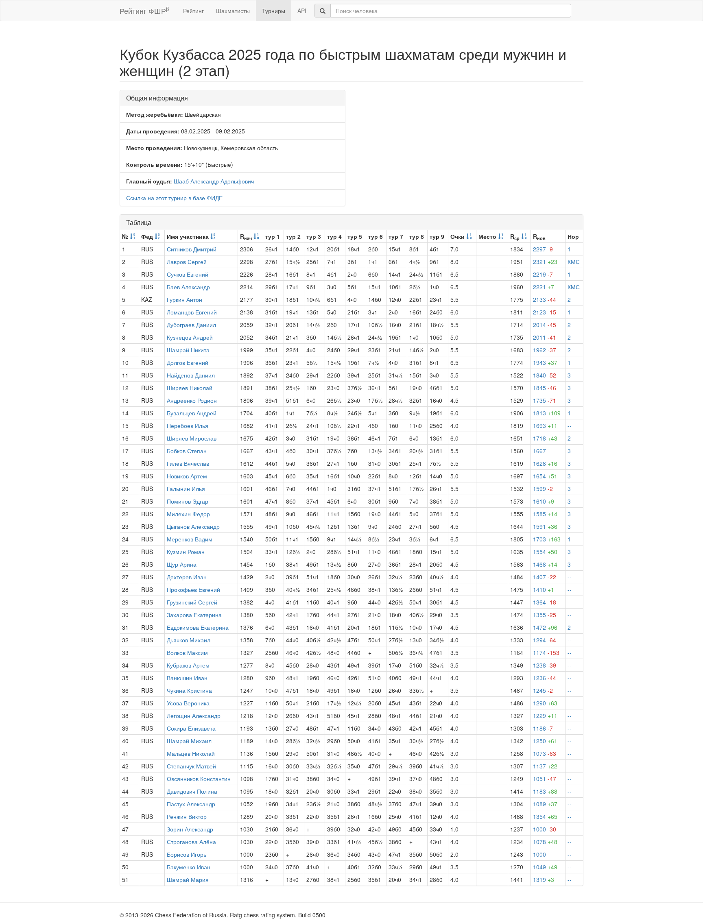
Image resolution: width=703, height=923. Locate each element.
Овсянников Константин (199, 779)
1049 (545, 867)
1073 (544, 753)
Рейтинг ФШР (144, 10)
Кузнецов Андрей (190, 337)
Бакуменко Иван (188, 867)
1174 (546, 652)
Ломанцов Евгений (192, 312)
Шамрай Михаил (189, 741)
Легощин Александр (194, 715)
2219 (543, 274)
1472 (545, 627)
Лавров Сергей (187, 261)
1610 (543, 501)
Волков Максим (187, 652)
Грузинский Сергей (192, 602)
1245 (543, 690)
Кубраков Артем (188, 665)
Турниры (273, 11)
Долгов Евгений (187, 362)
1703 (547, 539)
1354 (545, 816)
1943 (545, 362)
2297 (543, 249)
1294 (544, 640)
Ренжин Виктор (187, 816)
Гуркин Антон (184, 299)
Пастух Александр (191, 804)
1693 (545, 425)
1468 (545, 564)
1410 (543, 589)
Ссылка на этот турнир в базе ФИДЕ (174, 198)
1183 (545, 791)
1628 (545, 463)
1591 (545, 526)
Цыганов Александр (193, 526)
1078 (545, 842)
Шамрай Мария (188, 879)
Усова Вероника (188, 703)
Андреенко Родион (192, 400)
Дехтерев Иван (187, 577)
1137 (545, 766)
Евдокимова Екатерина (198, 627)
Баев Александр (188, 287)
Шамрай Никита (188, 350)
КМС (574, 261)
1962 (544, 350)
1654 (545, 476)
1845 (544, 388)
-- (570, 425)
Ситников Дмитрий (191, 249)
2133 (544, 299)
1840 (544, 375)
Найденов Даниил (191, 375)
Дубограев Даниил (191, 325)
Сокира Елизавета (191, 728)
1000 (544, 829)
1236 (544, 678)
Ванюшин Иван (187, 678)
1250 (545, 741)
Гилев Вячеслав (188, 463)
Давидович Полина (192, 791)
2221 (543, 287)
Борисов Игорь (186, 854)
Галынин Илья (186, 488)
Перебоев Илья (187, 425)
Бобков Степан (187, 451)
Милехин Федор (188, 514)
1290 (545, 703)
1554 (545, 552)
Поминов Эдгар (187, 501)
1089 (545, 804)
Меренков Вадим (189, 539)
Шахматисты (233, 11)
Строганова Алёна (191, 842)
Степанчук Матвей (191, 766)
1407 (544, 577)
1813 (547, 413)
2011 (544, 337)
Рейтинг (193, 11)
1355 (544, 615)
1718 (545, 438)
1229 (545, 715)
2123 (544, 312)
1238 (544, 665)
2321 (545, 261)
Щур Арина (181, 564)
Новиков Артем (187, 476)
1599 (543, 488)
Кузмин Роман (186, 552)
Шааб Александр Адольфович (214, 181)
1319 (543, 879)
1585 (545, 514)
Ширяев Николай (189, 388)
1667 (539, 451)
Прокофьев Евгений (193, 589)
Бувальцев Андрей (191, 413)
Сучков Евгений (187, 274)
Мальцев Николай (191, 753)
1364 (544, 602)
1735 (544, 400)
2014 (544, 325)
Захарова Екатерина (194, 615)
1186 (543, 728)
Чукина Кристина (189, 690)
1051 (544, 779)
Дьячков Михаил (188, 640)
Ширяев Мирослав (191, 438)
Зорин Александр (190, 829)
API (301, 11)
